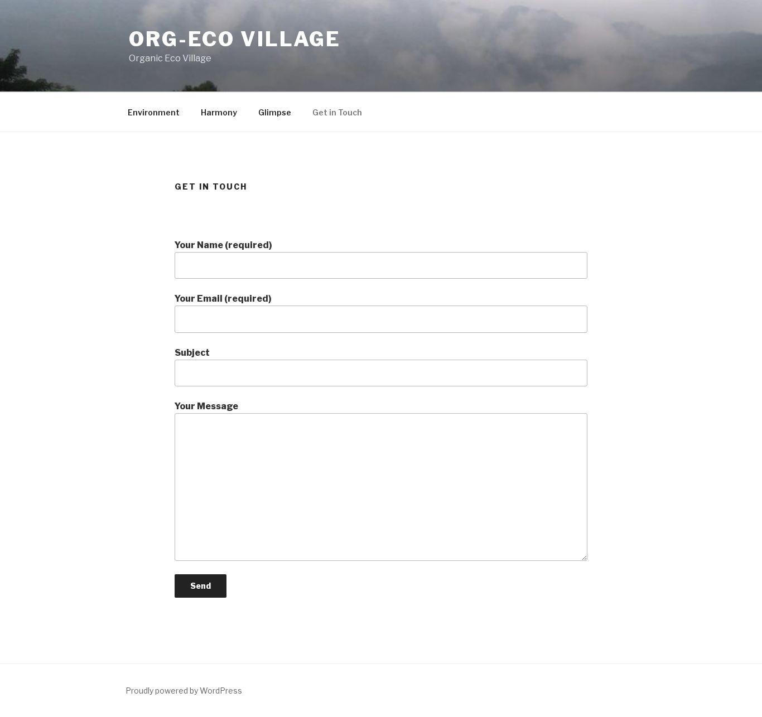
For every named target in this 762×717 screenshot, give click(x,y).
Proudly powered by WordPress (184, 690)
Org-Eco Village (235, 39)
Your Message (206, 406)
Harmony (219, 112)
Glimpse (274, 112)
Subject (192, 352)
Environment (154, 112)
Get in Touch (337, 112)
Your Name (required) (223, 245)
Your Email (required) (223, 298)
